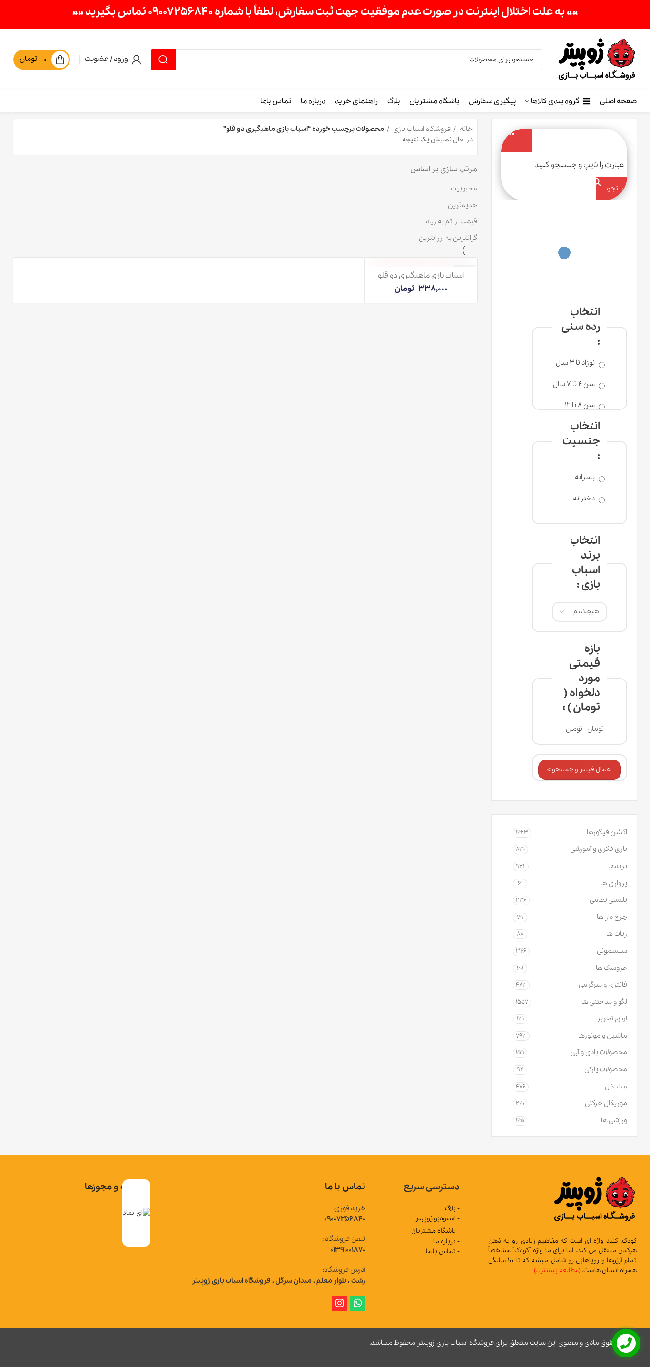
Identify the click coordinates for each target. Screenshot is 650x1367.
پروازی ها (614, 883)
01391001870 (347, 1250)
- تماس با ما (442, 1251)
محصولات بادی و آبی (599, 1052)
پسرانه (585, 477)
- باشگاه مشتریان (435, 1231)
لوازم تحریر (612, 1018)
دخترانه (584, 498)
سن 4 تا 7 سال (574, 384)
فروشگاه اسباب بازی (421, 129)
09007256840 (344, 1219)
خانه (465, 129)
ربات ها (616, 933)
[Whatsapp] (357, 1303)
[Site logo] (597, 58)
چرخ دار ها (612, 917)
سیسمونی (612, 951)
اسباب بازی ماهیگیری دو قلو (421, 275)
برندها (617, 866)
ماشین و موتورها (602, 1035)
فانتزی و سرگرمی (603, 984)
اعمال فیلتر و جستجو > (579, 769)
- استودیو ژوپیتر (437, 1218)
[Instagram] (339, 1303)
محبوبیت (464, 188)
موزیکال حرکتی (606, 1103)
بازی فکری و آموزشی (598, 849)
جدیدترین (462, 205)
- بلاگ (452, 1208)
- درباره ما (446, 1241)
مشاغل (616, 1086)
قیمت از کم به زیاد (451, 221)
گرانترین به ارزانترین (448, 238)
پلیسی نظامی (608, 900)
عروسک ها (611, 968)
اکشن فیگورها (607, 832)
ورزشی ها (614, 1120)
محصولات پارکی (605, 1069)
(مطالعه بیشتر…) (557, 1270)
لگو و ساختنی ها (604, 1002)
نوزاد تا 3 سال (576, 363)
